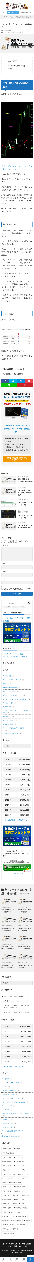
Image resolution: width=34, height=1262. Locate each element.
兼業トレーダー (19, 1191)
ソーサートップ (19, 1165)
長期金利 (6, 1229)
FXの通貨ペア (8, 716)
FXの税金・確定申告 (10, 720)
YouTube (23, 606)
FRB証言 (17, 1149)
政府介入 (23, 1203)
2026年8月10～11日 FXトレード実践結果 (8, 966)
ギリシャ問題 (7, 1161)
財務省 (6, 1224)
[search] (29, 603)
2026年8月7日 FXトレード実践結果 (25, 966)
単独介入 (15, 1195)
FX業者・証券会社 (9, 724)
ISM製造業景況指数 (9, 1153)
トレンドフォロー (9, 1170)
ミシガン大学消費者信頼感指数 (12, 1182)
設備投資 (28, 1220)
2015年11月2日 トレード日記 (25, 503)
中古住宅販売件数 (20, 1187)
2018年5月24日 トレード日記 (25, 516)
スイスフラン (7, 1165)
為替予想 (6, 1220)
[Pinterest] (25, 385)
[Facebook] (5, 381)
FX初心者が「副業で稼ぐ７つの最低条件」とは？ (16, 996)
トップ (3, 12)
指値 (15, 1203)
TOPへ (30, 1260)
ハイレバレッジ (23, 1174)
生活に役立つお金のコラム (12, 733)
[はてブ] (21, 381)
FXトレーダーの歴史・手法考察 (13, 680)
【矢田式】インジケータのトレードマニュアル (15, 1001)
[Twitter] (13, 381)
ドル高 (13, 1174)
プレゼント (17, 1260)
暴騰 (5, 1212)
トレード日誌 (21, 1170)
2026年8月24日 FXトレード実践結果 (8, 911)
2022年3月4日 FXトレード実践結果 (25, 526)
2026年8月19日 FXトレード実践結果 (24, 929)
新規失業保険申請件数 (21, 1208)
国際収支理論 (25, 1195)
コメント (4, 545)
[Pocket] (29, 381)
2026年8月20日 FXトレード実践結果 (8, 929)
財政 (13, 1224)
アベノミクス (7, 1157)
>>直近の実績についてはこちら (15, 820)
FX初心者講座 (24, 12)
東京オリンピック (15, 1212)
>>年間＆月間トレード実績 (13, 654)
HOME (5, 17)
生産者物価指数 (17, 1220)
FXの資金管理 (8, 676)
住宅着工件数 (7, 1191)
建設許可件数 (7, 1199)
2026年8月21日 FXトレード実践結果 (24, 911)
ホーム (3, 1260)
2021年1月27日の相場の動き (16, 67)
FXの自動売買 (8, 707)
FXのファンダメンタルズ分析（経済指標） (16, 699)
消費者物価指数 (22, 1216)
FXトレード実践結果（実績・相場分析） (21, 17)
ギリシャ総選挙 (19, 1161)
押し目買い (7, 1203)
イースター (18, 1157)
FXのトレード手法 (9, 703)
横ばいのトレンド (9, 1216)
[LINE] (9, 385)
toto (20, 1153)
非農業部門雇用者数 (9, 1233)
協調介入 (6, 1195)
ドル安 (6, 1174)
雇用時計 (15, 1229)
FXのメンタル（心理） (11, 691)
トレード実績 (7, 606)
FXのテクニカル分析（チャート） (14, 695)
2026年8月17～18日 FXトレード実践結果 (8, 948)
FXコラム (7, 683)
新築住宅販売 (7, 1208)
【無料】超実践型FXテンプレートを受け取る (17, 459)
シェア (10, 1260)
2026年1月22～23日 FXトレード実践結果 (25, 492)
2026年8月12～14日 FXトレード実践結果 (24, 948)
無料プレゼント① (13, 12)
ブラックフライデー (9, 1178)
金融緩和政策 (22, 1224)
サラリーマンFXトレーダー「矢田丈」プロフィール (16, 1012)
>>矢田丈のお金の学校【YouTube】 (16, 657)
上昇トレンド (7, 1187)
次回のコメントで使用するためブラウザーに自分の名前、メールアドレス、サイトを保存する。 (16, 589)
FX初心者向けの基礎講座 (11, 687)
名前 (3, 563)
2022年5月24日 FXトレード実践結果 (25, 480)
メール (4, 571)
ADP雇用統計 (7, 1149)
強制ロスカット (19, 1199)
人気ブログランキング (17, 873)
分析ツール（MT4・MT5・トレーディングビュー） (16, 711)
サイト (3, 579)
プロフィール (15, 606)
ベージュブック (23, 1178)
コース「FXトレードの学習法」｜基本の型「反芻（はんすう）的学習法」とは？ (16, 1006)
